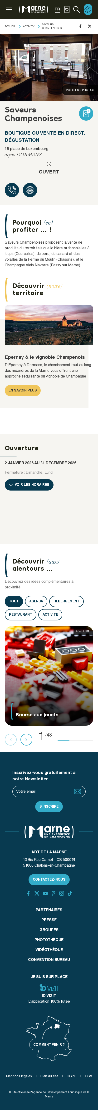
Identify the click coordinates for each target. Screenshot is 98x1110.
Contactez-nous (49, 879)
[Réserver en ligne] (88, 9)
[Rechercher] (76, 9)
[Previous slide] (10, 67)
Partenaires (49, 910)
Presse (49, 920)
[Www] (30, 190)
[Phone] (12, 190)
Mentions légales (19, 1076)
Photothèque (49, 939)
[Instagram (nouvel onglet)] (61, 893)
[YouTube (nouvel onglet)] (45, 893)
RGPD (71, 1076)
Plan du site (49, 1076)
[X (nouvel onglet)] (36, 893)
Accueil (10, 26)
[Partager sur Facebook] (80, 26)
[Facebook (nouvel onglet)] (28, 893)
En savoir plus (23, 390)
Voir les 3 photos (80, 90)
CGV (88, 1076)
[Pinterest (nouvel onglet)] (53, 893)
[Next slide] (88, 67)
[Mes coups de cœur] (66, 9)
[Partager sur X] (89, 26)
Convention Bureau (49, 959)
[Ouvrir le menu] (9, 9)
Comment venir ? (49, 1044)
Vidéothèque (49, 949)
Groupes (49, 930)
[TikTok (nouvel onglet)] (70, 893)
